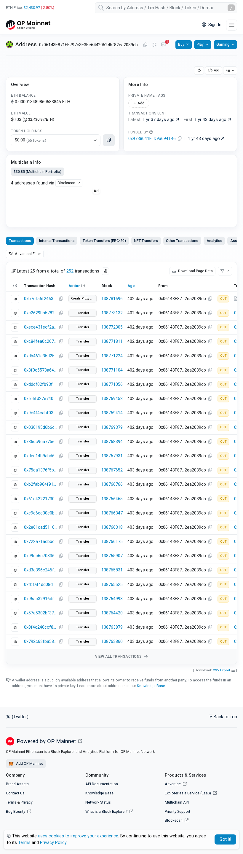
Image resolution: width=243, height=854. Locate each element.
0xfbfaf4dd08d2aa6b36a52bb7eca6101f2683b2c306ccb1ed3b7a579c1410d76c (40, 584)
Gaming (222, 44)
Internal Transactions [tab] (57, 240)
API (216, 70)
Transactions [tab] (20, 240)
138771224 (112, 356)
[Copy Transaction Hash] (61, 299)
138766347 (112, 513)
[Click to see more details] (109, 140)
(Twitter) (19, 716)
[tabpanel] (121, 463)
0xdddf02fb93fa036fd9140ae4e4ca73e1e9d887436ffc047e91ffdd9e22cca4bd (40, 384)
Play (200, 44)
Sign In (214, 24)
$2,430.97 (32, 7)
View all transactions (119, 656)
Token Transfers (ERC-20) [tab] (104, 240)
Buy (181, 44)
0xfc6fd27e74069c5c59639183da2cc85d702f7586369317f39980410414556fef (40, 398)
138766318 (112, 527)
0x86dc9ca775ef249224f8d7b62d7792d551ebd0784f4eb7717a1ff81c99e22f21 (40, 441)
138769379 (112, 427)
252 (69, 271)
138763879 (112, 627)
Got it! (225, 839)
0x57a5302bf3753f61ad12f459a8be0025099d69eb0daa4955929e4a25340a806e (40, 613)
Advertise (173, 784)
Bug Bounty (15, 811)
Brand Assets (17, 784)
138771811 (112, 341)
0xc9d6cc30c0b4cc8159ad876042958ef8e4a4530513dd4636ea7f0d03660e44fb (40, 513)
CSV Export (221, 670)
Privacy (27, 802)
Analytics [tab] (214, 240)
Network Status (98, 802)
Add (140, 103)
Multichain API (177, 802)
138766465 (112, 498)
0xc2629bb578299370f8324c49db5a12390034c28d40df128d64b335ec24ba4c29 (40, 313)
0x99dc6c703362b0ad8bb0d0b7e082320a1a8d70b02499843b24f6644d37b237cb (40, 555)
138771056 (112, 384)
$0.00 (30, 140)
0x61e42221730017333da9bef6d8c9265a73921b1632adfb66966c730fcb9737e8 (40, 498)
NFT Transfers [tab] (146, 240)
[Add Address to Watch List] (199, 70)
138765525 (112, 584)
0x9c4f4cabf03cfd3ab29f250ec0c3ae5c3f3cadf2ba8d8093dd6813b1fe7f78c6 (40, 412)
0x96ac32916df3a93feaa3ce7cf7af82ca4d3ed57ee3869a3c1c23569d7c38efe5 (40, 598)
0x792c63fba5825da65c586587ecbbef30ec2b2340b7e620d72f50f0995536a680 (40, 641)
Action (74, 285)
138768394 (112, 441)
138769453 (112, 398)
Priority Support (177, 811)
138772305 (112, 327)
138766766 (112, 484)
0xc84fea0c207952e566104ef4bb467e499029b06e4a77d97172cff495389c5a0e (40, 341)
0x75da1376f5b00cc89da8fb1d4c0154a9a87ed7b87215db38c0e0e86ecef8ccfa (40, 470)
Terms (11, 802)
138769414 (112, 412)
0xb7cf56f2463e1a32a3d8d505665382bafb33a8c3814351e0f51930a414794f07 (40, 298)
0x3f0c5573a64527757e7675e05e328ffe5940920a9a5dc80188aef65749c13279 (40, 370)
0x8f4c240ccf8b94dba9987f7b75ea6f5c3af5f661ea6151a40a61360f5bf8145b (40, 627)
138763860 (112, 641)
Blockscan (66, 183)
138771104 (112, 370)
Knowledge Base (151, 685)
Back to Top (225, 716)
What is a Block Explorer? (106, 811)
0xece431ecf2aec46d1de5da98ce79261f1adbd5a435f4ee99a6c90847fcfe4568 (40, 327)
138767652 (112, 470)
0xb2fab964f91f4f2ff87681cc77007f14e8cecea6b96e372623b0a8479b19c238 (40, 484)
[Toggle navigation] (231, 25)
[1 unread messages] (163, 45)
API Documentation (101, 784)
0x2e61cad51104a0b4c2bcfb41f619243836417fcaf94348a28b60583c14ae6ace (40, 527)
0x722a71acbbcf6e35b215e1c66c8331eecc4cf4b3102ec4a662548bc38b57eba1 (40, 541)
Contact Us (15, 793)
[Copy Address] (145, 45)
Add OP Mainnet (29, 763)
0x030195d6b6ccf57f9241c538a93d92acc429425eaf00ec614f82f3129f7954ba (40, 427)
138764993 (112, 598)
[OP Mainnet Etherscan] (28, 25)
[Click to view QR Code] (154, 44)
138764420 (112, 613)
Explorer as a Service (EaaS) (188, 793)
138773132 (112, 313)
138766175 (112, 541)
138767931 (112, 455)
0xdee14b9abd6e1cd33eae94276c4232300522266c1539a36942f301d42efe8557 (40, 455)
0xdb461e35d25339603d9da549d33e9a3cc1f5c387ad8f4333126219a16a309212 (40, 356)
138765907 (112, 555)
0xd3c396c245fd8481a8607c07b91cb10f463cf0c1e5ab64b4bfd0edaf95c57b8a (40, 570)
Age (131, 285)
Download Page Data (195, 271)
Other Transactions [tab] (182, 240)
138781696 (112, 298)
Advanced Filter (27, 253)
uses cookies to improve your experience (78, 836)
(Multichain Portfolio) (37, 171)
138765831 (112, 570)
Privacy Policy (53, 842)
